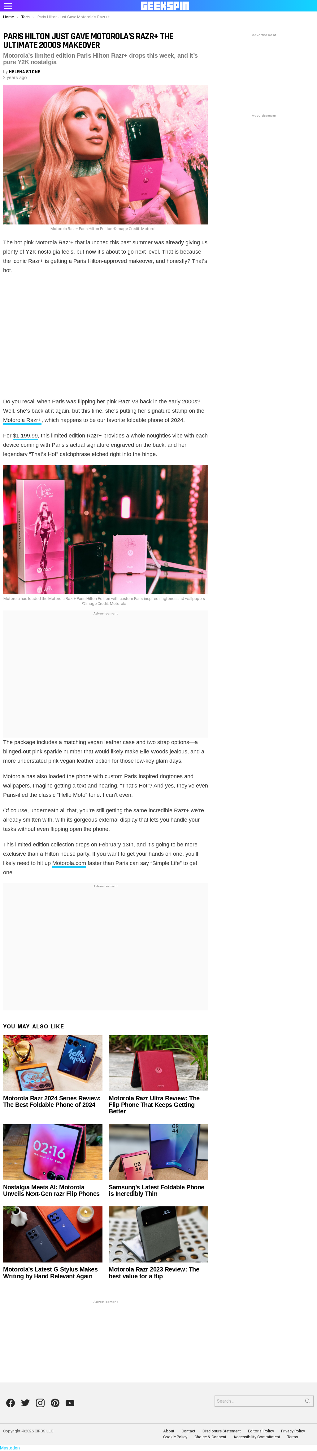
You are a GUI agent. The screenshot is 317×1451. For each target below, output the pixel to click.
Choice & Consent (210, 1437)
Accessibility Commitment (256, 1437)
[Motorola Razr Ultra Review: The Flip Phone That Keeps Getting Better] (158, 1063)
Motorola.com (69, 863)
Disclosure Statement (221, 1431)
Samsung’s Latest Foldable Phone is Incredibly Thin (156, 1190)
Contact (188, 1431)
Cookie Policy (175, 1437)
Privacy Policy (293, 1431)
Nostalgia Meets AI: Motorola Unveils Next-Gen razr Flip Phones (51, 1190)
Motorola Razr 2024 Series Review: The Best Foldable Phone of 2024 (52, 1101)
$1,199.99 (25, 436)
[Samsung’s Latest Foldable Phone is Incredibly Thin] (158, 1152)
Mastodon (10, 1447)
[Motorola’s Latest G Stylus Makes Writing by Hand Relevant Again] (52, 1234)
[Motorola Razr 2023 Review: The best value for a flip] (158, 1234)
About (168, 1431)
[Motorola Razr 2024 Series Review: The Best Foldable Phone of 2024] (52, 1063)
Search (308, 1402)
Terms (292, 1437)
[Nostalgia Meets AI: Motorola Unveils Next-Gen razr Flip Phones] (52, 1152)
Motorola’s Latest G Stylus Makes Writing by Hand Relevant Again (50, 1272)
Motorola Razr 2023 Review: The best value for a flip (154, 1272)
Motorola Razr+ (22, 420)
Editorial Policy (261, 1431)
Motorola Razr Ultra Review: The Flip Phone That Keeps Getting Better (154, 1105)
